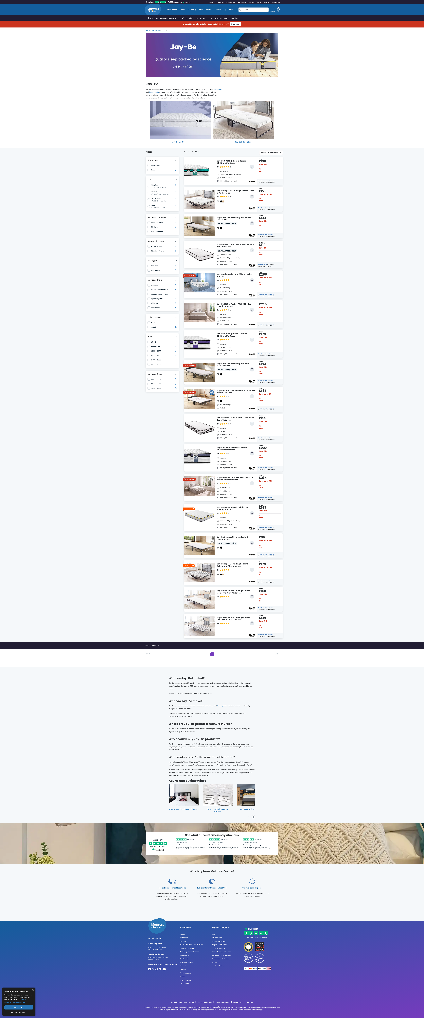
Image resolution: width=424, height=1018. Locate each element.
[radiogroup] (162, 196)
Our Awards (184, 955)
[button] (18, 1003)
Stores (230, 10)
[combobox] (271, 152)
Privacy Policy (238, 1002)
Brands (209, 10)
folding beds (154, 92)
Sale (201, 10)
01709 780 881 (155, 938)
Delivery (221, 2)
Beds (183, 10)
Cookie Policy (22, 999)
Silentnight (215, 962)
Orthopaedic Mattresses (221, 959)
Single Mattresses (218, 948)
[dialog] (18, 1002)
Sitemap (250, 1002)
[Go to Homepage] (153, 9)
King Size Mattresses (219, 945)
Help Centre (230, 2)
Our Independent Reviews (189, 952)
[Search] (240, 9)
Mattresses (172, 10)
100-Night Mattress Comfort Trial (191, 945)
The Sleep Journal (262, 2)
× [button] (33, 990)
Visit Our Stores (185, 980)
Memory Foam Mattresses (221, 955)
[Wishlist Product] (252, 167)
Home (148, 30)
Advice (251, 2)
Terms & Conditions (223, 1002)
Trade (218, 10)
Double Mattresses (218, 941)
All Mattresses (217, 938)
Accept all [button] (18, 1007)
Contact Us (276, 2)
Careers (183, 969)
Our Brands (156, 30)
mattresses (218, 89)
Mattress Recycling (187, 948)
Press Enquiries (185, 973)
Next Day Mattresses (219, 966)
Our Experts (242, 2)
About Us (212, 2)
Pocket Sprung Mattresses (221, 952)
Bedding (192, 10)
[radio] (149, 186)
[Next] (253, 817)
